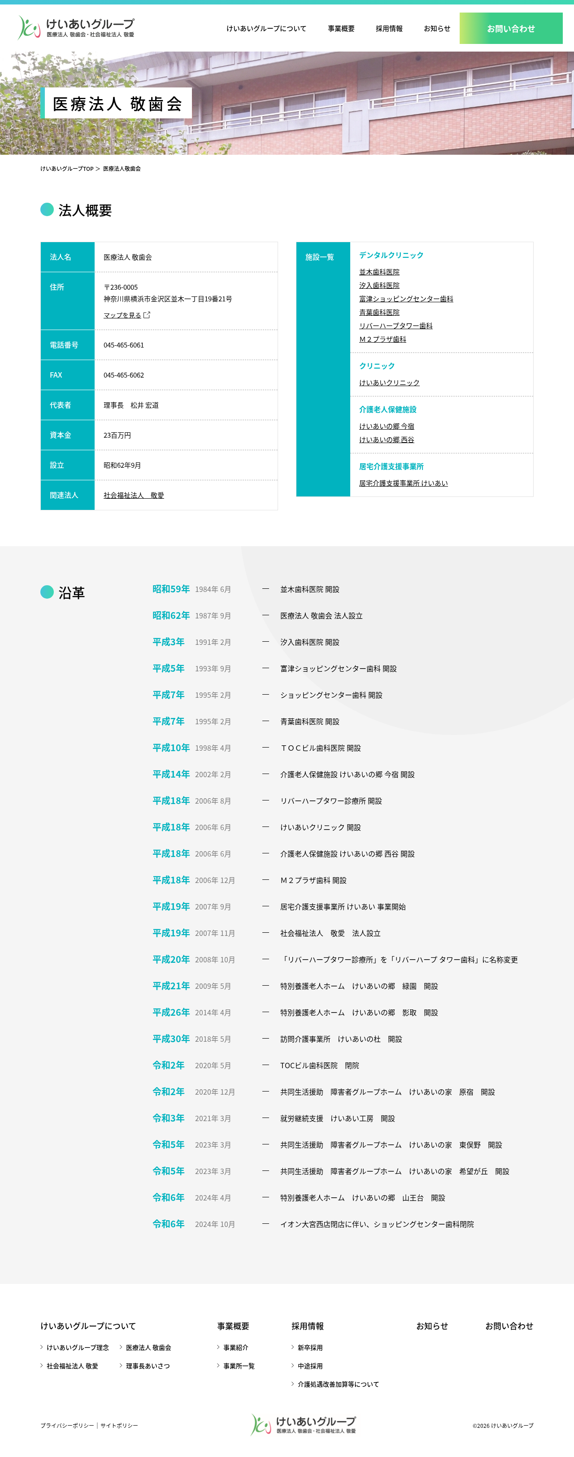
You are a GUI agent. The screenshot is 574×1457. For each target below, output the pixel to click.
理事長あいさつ (148, 1365)
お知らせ (437, 28)
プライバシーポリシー (67, 1425)
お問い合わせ (509, 1325)
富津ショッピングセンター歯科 (406, 298)
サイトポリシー (119, 1425)
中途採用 (310, 1365)
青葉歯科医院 (379, 312)
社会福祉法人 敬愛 (134, 495)
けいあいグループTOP (67, 168)
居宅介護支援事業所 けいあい (403, 482)
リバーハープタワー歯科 (396, 325)
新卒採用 (310, 1347)
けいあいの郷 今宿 (386, 426)
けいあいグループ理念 (78, 1347)
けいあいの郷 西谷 (386, 439)
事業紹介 (235, 1347)
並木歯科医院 (379, 271)
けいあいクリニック (389, 382)
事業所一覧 (239, 1365)
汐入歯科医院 (379, 285)
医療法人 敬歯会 (148, 1347)
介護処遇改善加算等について (338, 1383)
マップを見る (122, 314)
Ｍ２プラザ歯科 (382, 339)
